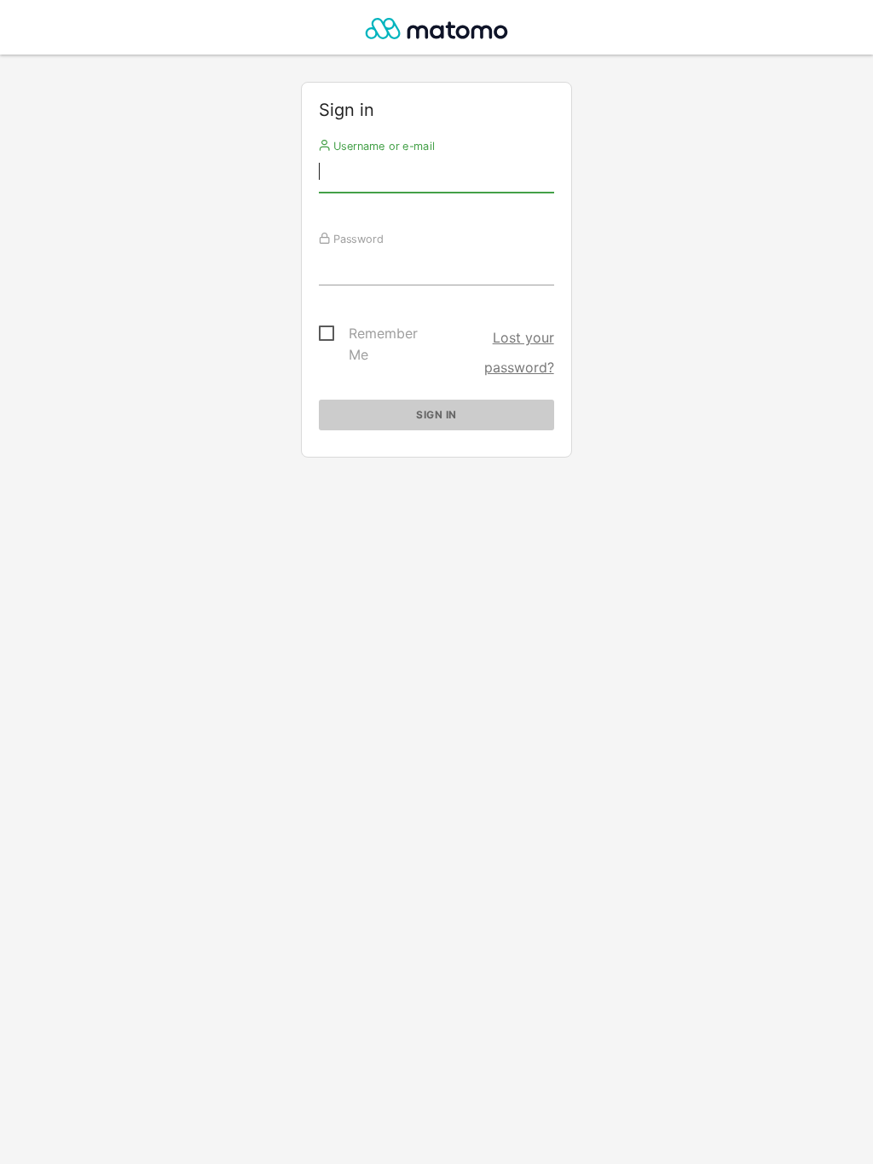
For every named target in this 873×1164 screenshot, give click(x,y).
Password (357, 238)
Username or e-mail (382, 146)
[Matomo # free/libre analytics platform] (437, 31)
